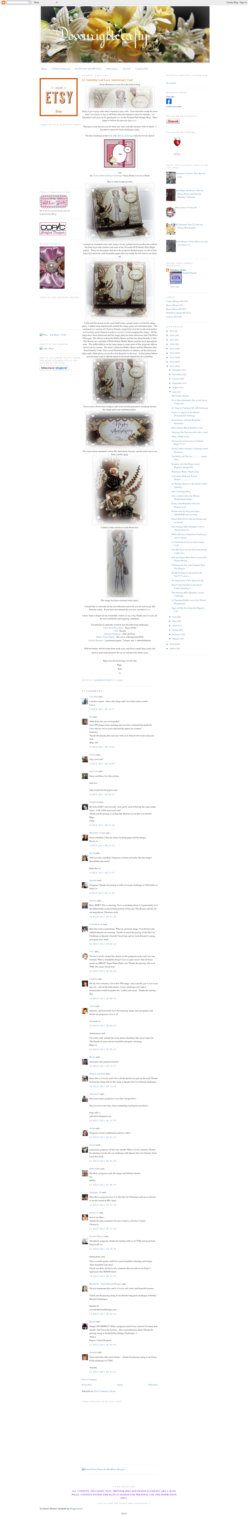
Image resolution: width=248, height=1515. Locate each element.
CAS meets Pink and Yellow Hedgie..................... (184, 478)
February (176, 634)
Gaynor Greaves (96, 1236)
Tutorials (127, 68)
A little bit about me (61, 68)
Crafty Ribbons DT (175, 301)
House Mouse (172, 305)
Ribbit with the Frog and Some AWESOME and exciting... (186, 513)
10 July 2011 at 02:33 (102, 943)
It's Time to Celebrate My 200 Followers (190, 407)
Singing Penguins (190, 272)
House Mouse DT (174, 309)
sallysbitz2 (94, 1093)
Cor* (91, 951)
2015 (172, 348)
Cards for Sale (142, 68)
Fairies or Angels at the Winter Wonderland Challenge (185, 414)
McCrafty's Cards (97, 832)
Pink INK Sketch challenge (120, 135)
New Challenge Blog (181, 491)
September (177, 383)
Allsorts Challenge (112, 633)
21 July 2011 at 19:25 (102, 1371)
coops (92, 1006)
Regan (92, 1321)
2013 (172, 357)
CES (116, 630)
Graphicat (93, 801)
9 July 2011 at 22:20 (102, 825)
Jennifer (93, 880)
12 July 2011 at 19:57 (102, 1276)
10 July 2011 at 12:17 (102, 1066)
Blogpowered (76, 1508)
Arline (92, 1128)
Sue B (92, 853)
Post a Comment (89, 1379)
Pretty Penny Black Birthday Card (187, 427)
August (176, 387)
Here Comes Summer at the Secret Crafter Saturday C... (187, 586)
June (174, 616)
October (176, 378)
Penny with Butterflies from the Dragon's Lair (186, 505)
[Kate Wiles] (169, 103)
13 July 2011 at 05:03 (102, 1344)
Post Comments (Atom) (104, 1391)
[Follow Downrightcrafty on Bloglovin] (54, 369)
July (174, 391)
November (177, 374)
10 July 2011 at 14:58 (102, 1120)
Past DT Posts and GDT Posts (88, 68)
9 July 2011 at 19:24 (102, 746)
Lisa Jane (93, 696)
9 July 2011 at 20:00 (102, 763)
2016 (172, 344)
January (176, 638)
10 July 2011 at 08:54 (102, 998)
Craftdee (93, 978)
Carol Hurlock (95, 924)
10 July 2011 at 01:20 (102, 916)
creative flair (171, 316)
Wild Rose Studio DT (176, 312)
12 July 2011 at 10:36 (102, 1248)
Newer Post (87, 1384)
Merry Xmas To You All (186, 207)
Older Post (153, 1384)
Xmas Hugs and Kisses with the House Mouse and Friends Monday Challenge (189, 193)
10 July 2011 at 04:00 (102, 971)
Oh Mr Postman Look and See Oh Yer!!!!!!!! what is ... (187, 574)
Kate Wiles (170, 97)
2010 (172, 644)
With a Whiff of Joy (180, 436)
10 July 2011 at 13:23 (102, 1086)
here (119, 117)
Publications (112, 68)
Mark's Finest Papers (105, 636)
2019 (172, 331)
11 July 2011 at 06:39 (102, 1184)
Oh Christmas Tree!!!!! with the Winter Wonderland (189, 226)
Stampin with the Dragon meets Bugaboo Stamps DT (186, 465)
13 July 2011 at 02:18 (102, 1313)
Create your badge (174, 106)
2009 (172, 648)
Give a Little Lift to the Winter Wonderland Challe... (185, 497)
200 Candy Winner (180, 395)
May (174, 621)
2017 (172, 339)
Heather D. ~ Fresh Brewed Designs (105, 1283)
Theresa (93, 900)
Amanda (93, 1352)
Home (44, 68)
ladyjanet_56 (95, 1192)
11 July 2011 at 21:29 (102, 1204)
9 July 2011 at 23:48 (102, 892)
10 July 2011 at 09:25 (102, 1025)
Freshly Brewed (96, 640)
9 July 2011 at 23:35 (102, 872)
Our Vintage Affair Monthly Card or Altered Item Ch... (188, 528)
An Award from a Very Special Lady (188, 580)
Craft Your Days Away (113, 627)
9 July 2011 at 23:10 (102, 845)
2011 (172, 366)
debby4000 (94, 1168)
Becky (92, 1056)
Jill (90, 716)
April (175, 625)
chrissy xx (94, 1212)
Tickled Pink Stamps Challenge (107, 175)
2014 (172, 352)
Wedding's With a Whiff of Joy (185, 471)
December (177, 369)
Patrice (92, 754)
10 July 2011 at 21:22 (102, 1137)
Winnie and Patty (97, 1073)
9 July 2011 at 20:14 (102, 794)
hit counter (171, 82)
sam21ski (93, 771)
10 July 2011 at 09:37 (102, 1049)
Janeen (92, 1144)
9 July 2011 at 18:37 (102, 709)
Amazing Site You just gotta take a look (190, 432)
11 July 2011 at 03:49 (102, 1160)
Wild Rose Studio (178, 269)
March (175, 629)
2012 (172, 361)
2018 (172, 335)
